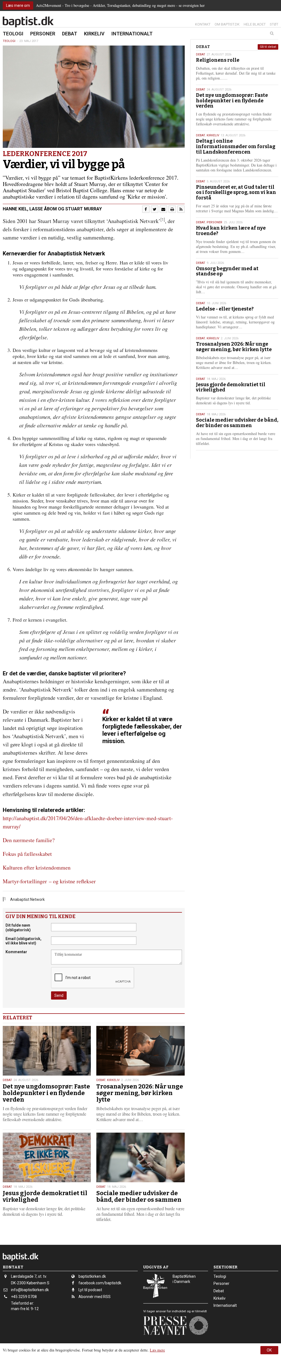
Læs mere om (18, 5)
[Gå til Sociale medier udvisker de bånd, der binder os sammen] (140, 1157)
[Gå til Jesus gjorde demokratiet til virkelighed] (47, 1157)
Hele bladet (255, 24)
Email (23, 941)
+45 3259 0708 (24, 1296)
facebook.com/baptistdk (99, 1283)
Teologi (13, 33)
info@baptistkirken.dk (30, 1290)
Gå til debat (268, 47)
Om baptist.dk (227, 24)
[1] (163, 220)
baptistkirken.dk (92, 1276)
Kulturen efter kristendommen (37, 867)
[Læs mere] (181, 209)
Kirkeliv (94, 33)
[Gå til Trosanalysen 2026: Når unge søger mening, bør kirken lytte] (140, 1051)
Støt (274, 24)
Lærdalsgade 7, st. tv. (29, 1276)
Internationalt (132, 33)
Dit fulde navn (18, 927)
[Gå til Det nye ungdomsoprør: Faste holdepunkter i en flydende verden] (47, 1051)
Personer (42, 33)
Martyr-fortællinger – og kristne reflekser (49, 881)
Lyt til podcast (90, 1290)
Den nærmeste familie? (29, 840)
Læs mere (157, 1350)
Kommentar (16, 952)
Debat (69, 33)
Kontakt (202, 24)
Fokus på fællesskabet (27, 853)
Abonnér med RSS (94, 1296)
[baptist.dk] (28, 21)
